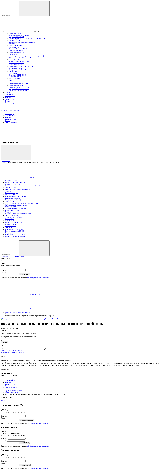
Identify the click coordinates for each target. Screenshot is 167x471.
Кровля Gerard (13, 54)
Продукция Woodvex (15, 33)
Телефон (3, 272)
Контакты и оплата (11, 99)
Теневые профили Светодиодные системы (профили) (26, 56)
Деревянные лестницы (16, 50)
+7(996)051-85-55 (18, 256)
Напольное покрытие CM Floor (19, 87)
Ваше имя (4, 270)
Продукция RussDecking (17, 52)
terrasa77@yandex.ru (11, 392)
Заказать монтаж (16, 350)
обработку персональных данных (38, 278)
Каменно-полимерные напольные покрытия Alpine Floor (27, 38)
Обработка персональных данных (12, 401)
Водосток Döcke (14, 73)
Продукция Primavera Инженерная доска (22, 66)
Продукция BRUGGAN (16, 37)
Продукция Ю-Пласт (15, 64)
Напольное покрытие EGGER (18, 83)
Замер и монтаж (10, 96)
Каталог (32, 177)
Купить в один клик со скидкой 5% (12, 352)
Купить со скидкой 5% (26, 420)
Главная (7, 92)
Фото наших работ (11, 103)
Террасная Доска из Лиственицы (19, 61)
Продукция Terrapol (15, 77)
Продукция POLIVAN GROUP (19, 35)
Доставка (8, 97)
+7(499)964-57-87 (6, 256)
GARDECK (12, 80)
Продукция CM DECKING (17, 75)
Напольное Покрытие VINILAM (19, 49)
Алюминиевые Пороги (16, 63)
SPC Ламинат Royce (15, 68)
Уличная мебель (14, 47)
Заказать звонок (6, 258)
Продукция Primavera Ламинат (19, 89)
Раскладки (12, 44)
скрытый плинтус (14, 78)
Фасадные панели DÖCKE (17, 70)
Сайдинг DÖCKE (14, 40)
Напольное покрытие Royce (18, 82)
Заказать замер (6, 350)
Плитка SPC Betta (14, 59)
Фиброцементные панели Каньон (20, 57)
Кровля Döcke (13, 71)
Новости (7, 101)
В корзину (4, 342)
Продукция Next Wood (16, 85)
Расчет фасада (9, 94)
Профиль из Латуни (15, 45)
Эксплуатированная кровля (18, 90)
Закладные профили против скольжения (22, 42)
